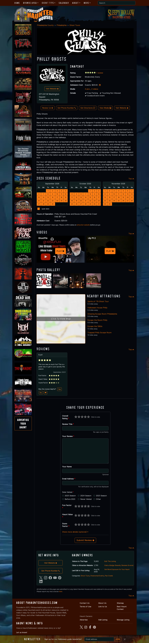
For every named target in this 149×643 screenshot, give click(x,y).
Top (130, 179)
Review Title (68, 424)
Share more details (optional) (74, 532)
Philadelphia (62, 25)
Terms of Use (85, 606)
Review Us (46, 108)
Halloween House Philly (97, 308)
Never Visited (86, 499)
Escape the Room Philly (97, 320)
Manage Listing (123, 620)
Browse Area (30, 3)
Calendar (64, 3)
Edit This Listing (110, 561)
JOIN (118, 639)
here (60, 591)
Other (98, 499)
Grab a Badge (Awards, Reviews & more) (119, 565)
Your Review (68, 436)
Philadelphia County (45, 25)
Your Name (67, 466)
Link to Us (102, 606)
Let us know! (21, 632)
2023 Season (101, 496)
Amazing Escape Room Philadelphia (102, 314)
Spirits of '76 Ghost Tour (98, 301)
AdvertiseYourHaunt (23, 423)
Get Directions (86, 108)
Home (17, 3)
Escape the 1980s (94, 326)
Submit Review (84, 540)
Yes (59, 389)
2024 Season (85, 496)
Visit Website (51, 89)
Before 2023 (70, 499)
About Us (102, 603)
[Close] (124, 639)
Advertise (84, 620)
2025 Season (70, 496)
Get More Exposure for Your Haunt (117, 569)
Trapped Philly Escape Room (99, 332)
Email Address (68, 479)
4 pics (87, 89)
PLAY (60, 251)
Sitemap (120, 603)
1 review (99, 73)
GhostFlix (42, 238)
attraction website (83, 225)
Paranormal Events (97, 576)
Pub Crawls (109, 576)
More (86, 3)
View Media (104, 108)
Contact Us (84, 603)
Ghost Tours (74, 25)
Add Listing (102, 620)
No (41, 393)
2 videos (94, 89)
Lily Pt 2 (92, 238)
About (75, 3)
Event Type (48, 3)
